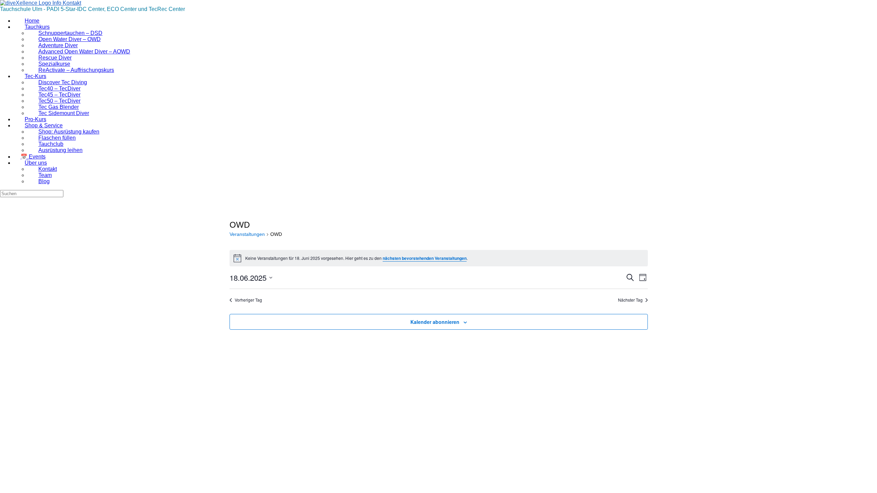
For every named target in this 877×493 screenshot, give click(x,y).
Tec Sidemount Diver (63, 113)
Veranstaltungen (247, 234)
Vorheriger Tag (248, 300)
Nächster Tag (630, 300)
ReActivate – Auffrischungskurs (76, 70)
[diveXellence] (40, 3)
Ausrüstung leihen (60, 150)
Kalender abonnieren (434, 321)
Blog (44, 181)
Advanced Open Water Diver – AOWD (84, 51)
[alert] (439, 258)
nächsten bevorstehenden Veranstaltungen (425, 258)
